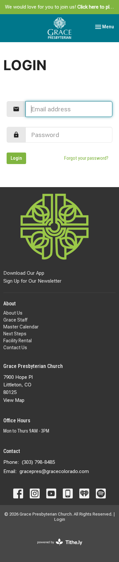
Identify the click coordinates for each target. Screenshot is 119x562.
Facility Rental (17, 340)
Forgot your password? (86, 158)
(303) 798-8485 (38, 462)
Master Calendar (21, 326)
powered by (56, 547)
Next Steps (14, 333)
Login (16, 158)
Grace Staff (15, 320)
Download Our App (23, 273)
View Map (13, 400)
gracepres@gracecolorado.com (54, 471)
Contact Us (15, 347)
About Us (12, 313)
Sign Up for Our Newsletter (32, 281)
